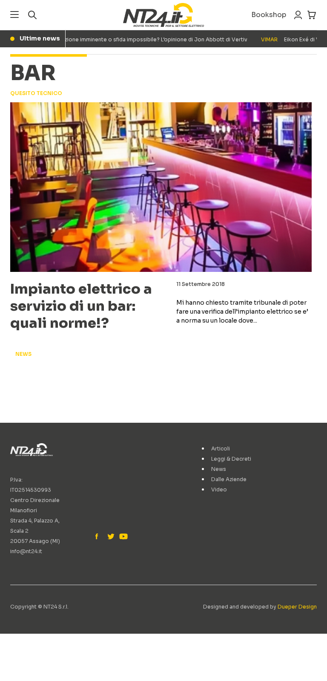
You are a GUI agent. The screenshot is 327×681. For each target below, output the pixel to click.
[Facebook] (98, 537)
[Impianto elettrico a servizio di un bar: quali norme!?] (161, 187)
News (218, 469)
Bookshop (268, 14)
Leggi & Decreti (231, 459)
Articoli (220, 448)
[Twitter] (110, 537)
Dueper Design (297, 606)
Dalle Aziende (229, 479)
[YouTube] (122, 537)
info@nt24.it (26, 551)
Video (219, 489)
